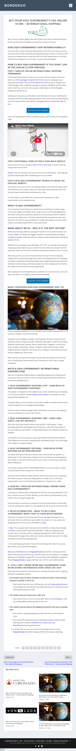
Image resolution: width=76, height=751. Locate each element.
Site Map (49, 741)
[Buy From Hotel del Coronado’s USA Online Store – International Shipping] (21, 682)
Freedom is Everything (60, 741)
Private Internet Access (58, 584)
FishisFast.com (36, 623)
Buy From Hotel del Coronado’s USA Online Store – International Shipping (20, 694)
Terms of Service (29, 741)
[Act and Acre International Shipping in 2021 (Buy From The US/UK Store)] (54, 683)
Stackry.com (47, 623)
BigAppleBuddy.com (20, 632)
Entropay (57, 599)
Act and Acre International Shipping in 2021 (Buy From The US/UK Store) (53, 696)
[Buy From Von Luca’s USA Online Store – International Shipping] (21, 710)
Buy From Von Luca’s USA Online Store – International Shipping (20, 722)
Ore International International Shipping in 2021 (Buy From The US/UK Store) (54, 725)
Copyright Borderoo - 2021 (13, 741)
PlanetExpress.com (20, 625)
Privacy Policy (40, 741)
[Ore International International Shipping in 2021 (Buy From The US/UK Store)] (54, 711)
